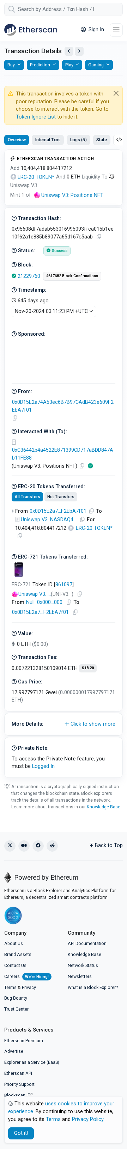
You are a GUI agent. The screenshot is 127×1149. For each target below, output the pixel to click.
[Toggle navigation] (116, 30)
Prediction (40, 64)
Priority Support (19, 1084)
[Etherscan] (30, 29)
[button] (63, 724)
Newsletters (80, 976)
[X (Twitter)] (10, 846)
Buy (11, 64)
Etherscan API (18, 1073)
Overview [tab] (17, 139)
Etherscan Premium (23, 1040)
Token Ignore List (36, 117)
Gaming (96, 64)
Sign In (95, 30)
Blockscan (15, 1095)
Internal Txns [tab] (48, 139)
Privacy (29, 987)
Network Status (83, 965)
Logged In (43, 766)
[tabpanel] (63, 463)
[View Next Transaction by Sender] (79, 51)
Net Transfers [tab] (60, 496)
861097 (63, 585)
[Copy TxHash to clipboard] (99, 237)
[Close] (116, 93)
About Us (13, 943)
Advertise (13, 1051)
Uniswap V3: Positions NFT (72, 195)
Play (69, 64)
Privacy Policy (87, 1119)
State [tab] (101, 139)
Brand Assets (17, 954)
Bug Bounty (15, 998)
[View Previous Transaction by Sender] (69, 51)
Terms (10, 987)
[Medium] (24, 846)
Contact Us (15, 965)
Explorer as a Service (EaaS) (31, 1062)
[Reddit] (52, 846)
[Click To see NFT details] (19, 569)
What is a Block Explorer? (93, 987)
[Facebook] (38, 846)
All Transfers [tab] (27, 496)
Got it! (21, 1133)
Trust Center (16, 1009)
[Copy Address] (15, 418)
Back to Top (109, 845)
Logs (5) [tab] (78, 139)
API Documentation (87, 943)
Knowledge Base (103, 806)
